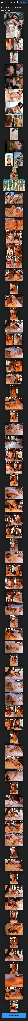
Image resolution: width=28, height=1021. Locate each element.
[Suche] (11, 2)
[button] (2, 2)
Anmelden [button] (23, 2)
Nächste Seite (14, 1015)
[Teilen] (14, 2)
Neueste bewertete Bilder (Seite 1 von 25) (11, 9)
